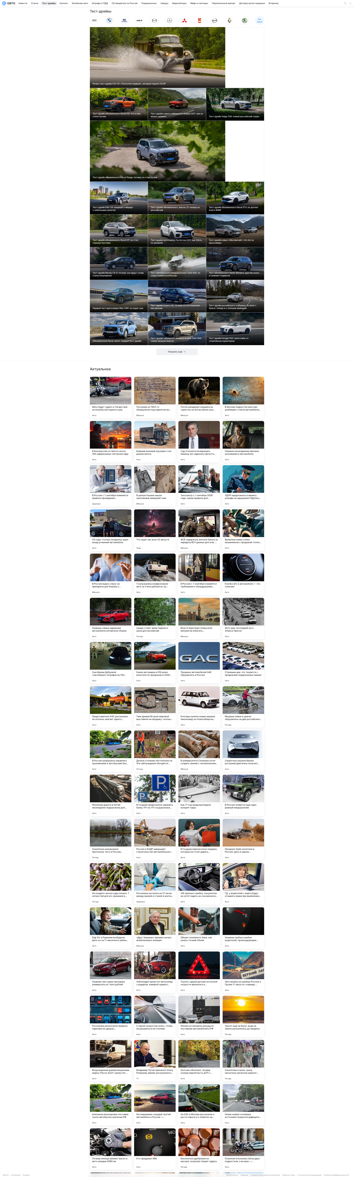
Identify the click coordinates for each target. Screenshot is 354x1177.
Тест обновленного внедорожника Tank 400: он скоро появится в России (175, 274)
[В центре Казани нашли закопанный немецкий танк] (155, 486)
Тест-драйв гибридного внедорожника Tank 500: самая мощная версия (176, 339)
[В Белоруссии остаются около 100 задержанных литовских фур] (110, 441)
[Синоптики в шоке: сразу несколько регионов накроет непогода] (243, 1060)
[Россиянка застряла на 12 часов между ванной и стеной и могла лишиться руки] (155, 884)
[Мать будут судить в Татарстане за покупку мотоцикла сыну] (110, 397)
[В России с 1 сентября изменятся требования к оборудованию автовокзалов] (199, 574)
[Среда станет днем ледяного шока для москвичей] (155, 618)
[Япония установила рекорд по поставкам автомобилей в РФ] (199, 1016)
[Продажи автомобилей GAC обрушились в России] (199, 662)
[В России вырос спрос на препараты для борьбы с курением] (110, 574)
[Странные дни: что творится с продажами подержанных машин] (243, 662)
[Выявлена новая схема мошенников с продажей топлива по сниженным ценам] (243, 530)
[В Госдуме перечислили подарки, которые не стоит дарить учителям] (199, 839)
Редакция (244, 1175)
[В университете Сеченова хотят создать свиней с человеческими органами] (199, 751)
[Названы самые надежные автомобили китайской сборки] (110, 618)
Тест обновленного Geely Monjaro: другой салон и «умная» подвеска (234, 274)
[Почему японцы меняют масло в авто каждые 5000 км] (110, 1149)
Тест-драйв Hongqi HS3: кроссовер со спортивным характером (228, 339)
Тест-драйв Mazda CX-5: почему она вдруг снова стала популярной (118, 274)
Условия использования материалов (265, 1175)
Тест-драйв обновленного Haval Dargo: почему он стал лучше (125, 177)
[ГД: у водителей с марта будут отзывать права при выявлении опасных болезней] (243, 884)
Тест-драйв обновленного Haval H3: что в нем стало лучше (116, 115)
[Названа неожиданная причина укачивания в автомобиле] (243, 441)
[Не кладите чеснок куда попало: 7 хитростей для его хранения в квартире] (110, 884)
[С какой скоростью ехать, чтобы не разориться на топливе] (155, 1016)
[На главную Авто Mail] (10, 3)
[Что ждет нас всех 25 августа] (155, 530)
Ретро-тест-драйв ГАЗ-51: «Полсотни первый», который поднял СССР (129, 83)
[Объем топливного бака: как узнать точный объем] (199, 928)
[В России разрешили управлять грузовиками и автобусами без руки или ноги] (110, 751)
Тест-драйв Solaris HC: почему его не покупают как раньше (175, 306)
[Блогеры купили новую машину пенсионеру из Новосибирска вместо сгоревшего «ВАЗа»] (199, 707)
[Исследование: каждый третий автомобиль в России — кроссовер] (155, 1105)
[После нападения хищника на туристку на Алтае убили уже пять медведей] (199, 397)
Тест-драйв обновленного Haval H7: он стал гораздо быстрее (115, 241)
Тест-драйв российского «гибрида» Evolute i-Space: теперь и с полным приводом (233, 306)
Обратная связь (288, 1175)
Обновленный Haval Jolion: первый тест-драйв (117, 341)
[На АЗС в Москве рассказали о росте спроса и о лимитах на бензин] (199, 1105)
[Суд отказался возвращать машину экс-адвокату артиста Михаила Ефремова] (199, 441)
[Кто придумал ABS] (155, 1149)
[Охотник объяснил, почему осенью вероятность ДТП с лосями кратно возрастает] (199, 1060)
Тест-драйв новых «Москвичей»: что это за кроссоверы (231, 241)
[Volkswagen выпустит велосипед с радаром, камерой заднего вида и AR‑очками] (155, 972)
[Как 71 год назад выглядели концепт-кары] (199, 795)
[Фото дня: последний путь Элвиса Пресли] (243, 618)
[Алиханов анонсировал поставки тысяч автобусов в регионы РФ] (110, 1105)
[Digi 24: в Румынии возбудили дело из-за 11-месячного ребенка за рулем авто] (110, 928)
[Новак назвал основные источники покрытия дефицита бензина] (243, 1105)
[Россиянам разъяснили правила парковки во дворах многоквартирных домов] (110, 1016)
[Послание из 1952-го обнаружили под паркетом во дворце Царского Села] (155, 397)
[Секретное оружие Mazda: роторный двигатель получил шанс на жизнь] (243, 751)
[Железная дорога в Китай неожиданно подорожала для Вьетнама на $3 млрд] (110, 795)
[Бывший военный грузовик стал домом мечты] (155, 441)
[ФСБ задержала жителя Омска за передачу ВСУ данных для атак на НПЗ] (199, 530)
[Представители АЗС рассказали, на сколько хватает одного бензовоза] (110, 707)
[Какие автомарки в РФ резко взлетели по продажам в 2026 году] (155, 662)
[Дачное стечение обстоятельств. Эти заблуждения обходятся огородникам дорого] (155, 751)
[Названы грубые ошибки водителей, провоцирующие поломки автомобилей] (243, 928)
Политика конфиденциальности (336, 1175)
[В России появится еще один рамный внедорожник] (243, 795)
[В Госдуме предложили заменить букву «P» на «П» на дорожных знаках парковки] (155, 795)
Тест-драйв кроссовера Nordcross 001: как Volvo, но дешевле (176, 241)
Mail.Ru (6, 1175)
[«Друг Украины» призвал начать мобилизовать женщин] (155, 928)
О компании (15, 1175)
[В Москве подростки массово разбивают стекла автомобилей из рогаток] (243, 397)
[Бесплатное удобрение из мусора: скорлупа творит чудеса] (199, 1149)
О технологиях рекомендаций (309, 1175)
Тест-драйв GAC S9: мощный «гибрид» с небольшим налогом (113, 208)
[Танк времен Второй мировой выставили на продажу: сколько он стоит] (155, 707)
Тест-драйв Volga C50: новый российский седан (234, 116)
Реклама (26, 1175)
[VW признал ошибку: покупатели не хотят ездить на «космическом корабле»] (199, 884)
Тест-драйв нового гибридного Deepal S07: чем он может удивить (177, 115)
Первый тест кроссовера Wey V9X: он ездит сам (118, 308)
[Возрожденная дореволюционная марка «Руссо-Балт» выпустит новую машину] (110, 1060)
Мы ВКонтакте (232, 1175)
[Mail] (4, 3)
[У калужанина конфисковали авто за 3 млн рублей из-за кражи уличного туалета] (155, 574)
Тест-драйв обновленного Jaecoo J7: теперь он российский (175, 208)
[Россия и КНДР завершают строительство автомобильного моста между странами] (155, 839)
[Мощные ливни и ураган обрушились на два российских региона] (243, 707)
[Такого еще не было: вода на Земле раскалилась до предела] (243, 1016)
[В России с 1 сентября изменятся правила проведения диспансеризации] (110, 486)
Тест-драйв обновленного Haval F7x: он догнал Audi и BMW (233, 208)
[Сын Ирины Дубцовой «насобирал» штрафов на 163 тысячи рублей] (110, 662)
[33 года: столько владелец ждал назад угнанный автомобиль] (110, 530)
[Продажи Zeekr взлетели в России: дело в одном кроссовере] (243, 839)
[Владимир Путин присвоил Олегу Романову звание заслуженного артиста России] (155, 1060)
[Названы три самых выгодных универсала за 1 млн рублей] (110, 972)
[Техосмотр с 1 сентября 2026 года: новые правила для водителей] (199, 486)
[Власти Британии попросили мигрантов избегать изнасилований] (199, 618)
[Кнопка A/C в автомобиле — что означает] (243, 574)
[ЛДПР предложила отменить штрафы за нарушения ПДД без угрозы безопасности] (243, 486)
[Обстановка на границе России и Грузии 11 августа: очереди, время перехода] (243, 972)
